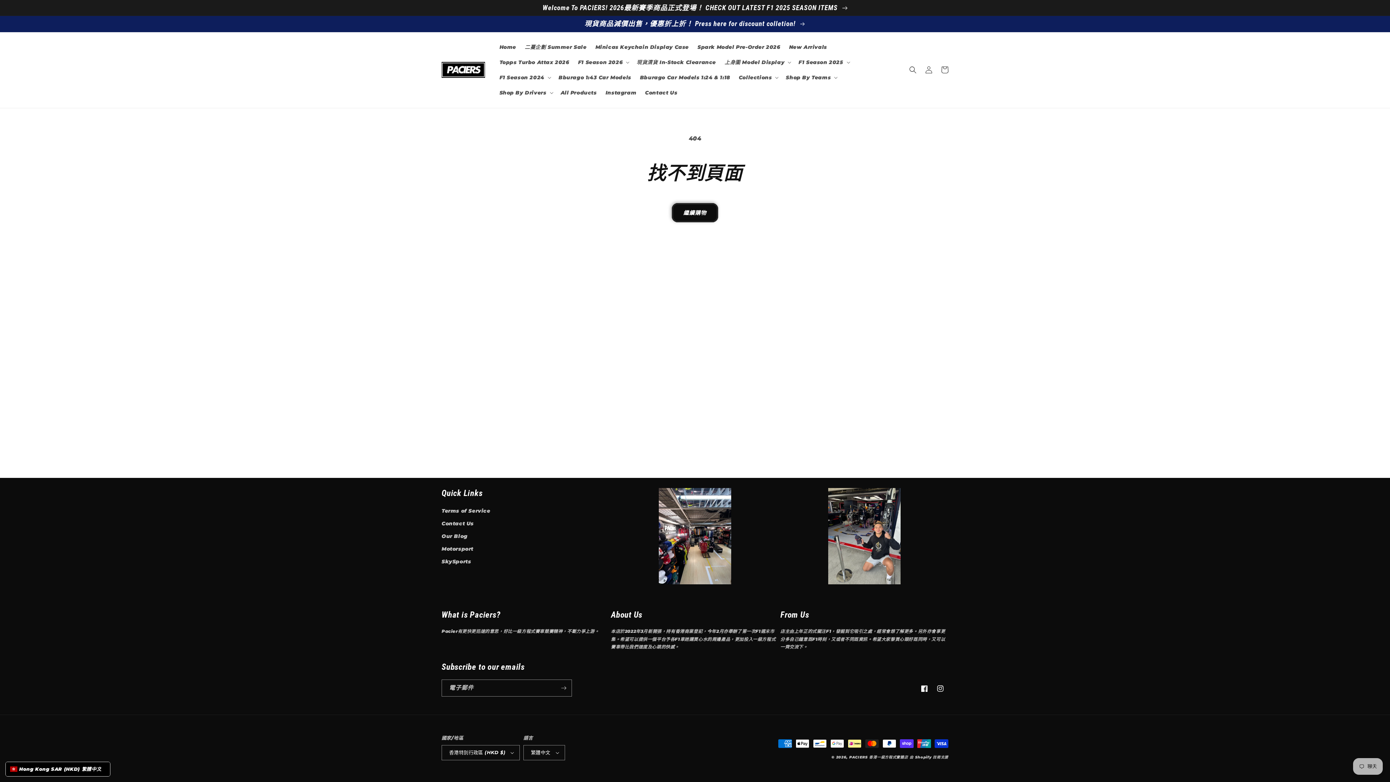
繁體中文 (541, 752)
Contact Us (458, 523)
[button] (603, 62)
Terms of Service (466, 511)
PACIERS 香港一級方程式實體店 (878, 757)
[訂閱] (564, 688)
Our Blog (455, 536)
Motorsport (457, 549)
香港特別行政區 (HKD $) (477, 752)
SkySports (456, 561)
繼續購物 (695, 212)
